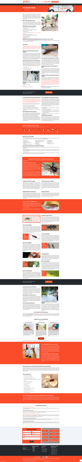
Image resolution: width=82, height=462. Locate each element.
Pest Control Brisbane (44, 448)
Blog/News (43, 4)
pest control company (37, 15)
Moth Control (48, 131)
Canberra (34, 449)
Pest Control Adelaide (44, 451)
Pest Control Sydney (44, 450)
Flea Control (52, 131)
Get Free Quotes (48, 92)
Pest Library (40, 4)
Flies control (43, 131)
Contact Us (47, 4)
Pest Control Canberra (44, 449)
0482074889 (44, 1)
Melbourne (34, 450)
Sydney (33, 451)
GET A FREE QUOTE (55, 1)
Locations (37, 4)
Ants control (24, 131)
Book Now (41, 338)
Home (34, 4)
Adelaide (34, 448)
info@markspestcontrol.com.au (54, 440)
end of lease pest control (41, 313)
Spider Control (34, 131)
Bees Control (38, 131)
